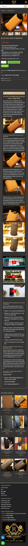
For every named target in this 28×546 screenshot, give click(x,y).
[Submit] (25, 6)
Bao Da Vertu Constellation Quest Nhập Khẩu (7, 431)
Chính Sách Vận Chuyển (6, 506)
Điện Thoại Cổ (4, 495)
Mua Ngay (4, 65)
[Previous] (3, 22)
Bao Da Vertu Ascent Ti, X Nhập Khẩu (7, 452)
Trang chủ (3, 10)
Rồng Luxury (18, 357)
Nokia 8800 (3, 491)
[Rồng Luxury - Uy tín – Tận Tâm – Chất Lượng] (14, 2)
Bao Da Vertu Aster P (7, 80)
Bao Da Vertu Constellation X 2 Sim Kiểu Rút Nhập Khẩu (7, 474)
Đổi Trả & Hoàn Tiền (5, 502)
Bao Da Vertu (10, 10)
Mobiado (3, 493)
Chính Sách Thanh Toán (6, 504)
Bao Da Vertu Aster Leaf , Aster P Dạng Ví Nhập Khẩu (20, 453)
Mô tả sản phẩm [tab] (9, 93)
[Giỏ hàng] (26, 2)
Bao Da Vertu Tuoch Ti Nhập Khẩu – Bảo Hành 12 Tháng (20, 431)
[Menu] (2, 2)
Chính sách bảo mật (5, 508)
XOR (2, 489)
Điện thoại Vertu (4, 487)
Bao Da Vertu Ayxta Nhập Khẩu (21, 411)
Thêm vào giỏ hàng (14, 62)
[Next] (25, 22)
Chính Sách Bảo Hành (5, 500)
